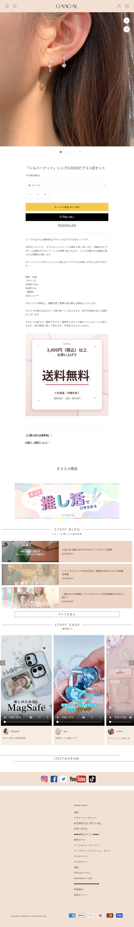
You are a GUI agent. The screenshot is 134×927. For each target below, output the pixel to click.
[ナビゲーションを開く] (7, 6)
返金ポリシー (81, 894)
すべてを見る (67, 614)
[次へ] (80, 152)
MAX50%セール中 (83, 878)
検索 (76, 812)
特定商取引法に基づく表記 (87, 823)
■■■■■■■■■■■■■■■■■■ (86, 883)
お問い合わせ (81, 828)
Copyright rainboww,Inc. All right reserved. (28, 916)
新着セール (79, 839)
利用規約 (78, 889)
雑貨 (76, 867)
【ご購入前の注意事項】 (37, 435)
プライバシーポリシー (85, 817)
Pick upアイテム (82, 872)
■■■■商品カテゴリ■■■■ (86, 834)
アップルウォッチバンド (86, 845)
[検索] (15, 6)
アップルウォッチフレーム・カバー (92, 850)
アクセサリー (81, 861)
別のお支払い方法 (67, 224)
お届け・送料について (36, 442)
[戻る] (53, 152)
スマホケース (81, 856)
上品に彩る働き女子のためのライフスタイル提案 (87, 549)
